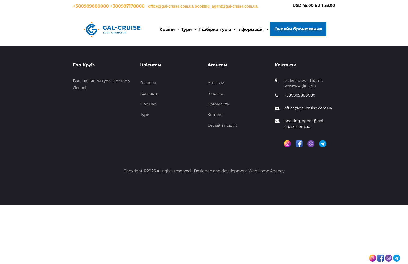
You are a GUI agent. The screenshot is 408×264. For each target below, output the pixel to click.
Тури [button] (187, 29)
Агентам (216, 83)
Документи (219, 104)
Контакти (149, 93)
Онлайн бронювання (298, 29)
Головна (148, 83)
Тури (144, 115)
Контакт (215, 115)
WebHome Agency (266, 171)
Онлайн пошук (222, 125)
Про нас (148, 104)
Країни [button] (167, 29)
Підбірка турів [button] (215, 29)
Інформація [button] (251, 29)
